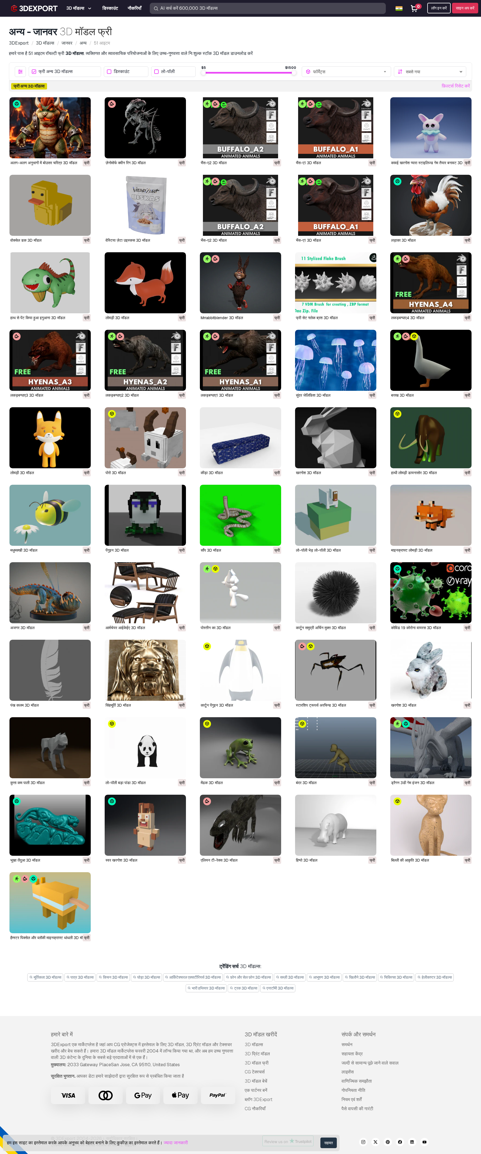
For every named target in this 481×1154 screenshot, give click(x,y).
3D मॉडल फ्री (257, 1063)
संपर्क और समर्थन (359, 1034)
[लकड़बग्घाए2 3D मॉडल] (145, 360)
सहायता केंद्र (352, 1054)
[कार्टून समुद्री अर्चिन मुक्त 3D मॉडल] (335, 592)
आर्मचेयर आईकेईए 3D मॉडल (125, 627)
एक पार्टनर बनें (256, 1090)
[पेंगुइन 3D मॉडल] (145, 515)
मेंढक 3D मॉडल (212, 782)
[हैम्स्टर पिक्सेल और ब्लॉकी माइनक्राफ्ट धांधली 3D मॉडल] (50, 902)
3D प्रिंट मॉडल (257, 1054)
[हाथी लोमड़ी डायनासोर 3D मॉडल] (431, 437)
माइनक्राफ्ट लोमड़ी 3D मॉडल (411, 550)
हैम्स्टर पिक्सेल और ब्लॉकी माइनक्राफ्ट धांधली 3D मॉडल (49, 937)
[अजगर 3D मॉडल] (50, 592)
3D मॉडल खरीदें (261, 1034)
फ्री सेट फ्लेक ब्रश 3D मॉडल (317, 317)
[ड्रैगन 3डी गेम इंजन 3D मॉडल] (431, 747)
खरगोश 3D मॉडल (308, 472)
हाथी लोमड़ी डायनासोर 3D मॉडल (414, 472)
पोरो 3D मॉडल (115, 472)
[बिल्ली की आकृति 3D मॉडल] (431, 825)
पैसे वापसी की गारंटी (357, 1109)
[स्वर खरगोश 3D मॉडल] (145, 825)
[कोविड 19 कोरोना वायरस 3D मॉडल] (431, 592)
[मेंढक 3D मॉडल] (240, 747)
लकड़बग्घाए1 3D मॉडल (217, 395)
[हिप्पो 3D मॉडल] (335, 825)
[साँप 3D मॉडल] (240, 515)
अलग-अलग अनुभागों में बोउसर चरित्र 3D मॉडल (43, 162)
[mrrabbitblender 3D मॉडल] (240, 282)
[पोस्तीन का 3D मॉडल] (240, 592)
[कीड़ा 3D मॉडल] (240, 437)
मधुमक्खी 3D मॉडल (23, 550)
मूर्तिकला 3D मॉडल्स (47, 977)
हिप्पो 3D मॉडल (306, 860)
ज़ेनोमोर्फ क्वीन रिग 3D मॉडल (125, 162)
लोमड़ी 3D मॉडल (117, 317)
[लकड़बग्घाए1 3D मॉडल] (240, 360)
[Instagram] (363, 1142)
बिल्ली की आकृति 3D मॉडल (410, 860)
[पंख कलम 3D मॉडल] (50, 670)
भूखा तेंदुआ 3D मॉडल (25, 860)
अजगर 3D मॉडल (22, 627)
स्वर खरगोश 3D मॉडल (121, 860)
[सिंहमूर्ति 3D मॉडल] (145, 670)
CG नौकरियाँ (255, 1109)
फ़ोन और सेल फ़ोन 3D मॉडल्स (250, 977)
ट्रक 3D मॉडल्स (245, 988)
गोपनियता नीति (353, 1090)
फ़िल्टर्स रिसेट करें (456, 86)
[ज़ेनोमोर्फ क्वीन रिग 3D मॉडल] (145, 127)
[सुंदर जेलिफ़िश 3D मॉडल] (335, 360)
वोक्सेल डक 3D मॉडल (25, 240)
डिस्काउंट (121, 71)
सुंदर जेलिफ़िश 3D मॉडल (313, 395)
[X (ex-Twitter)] (375, 1142)
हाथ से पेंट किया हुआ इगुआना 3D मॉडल (37, 317)
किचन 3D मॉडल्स (115, 977)
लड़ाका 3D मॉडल (403, 240)
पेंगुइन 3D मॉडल (117, 550)
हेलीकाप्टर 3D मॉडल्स (436, 977)
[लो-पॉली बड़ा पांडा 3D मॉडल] (145, 747)
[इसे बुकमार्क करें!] (83, 150)
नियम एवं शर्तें (352, 1099)
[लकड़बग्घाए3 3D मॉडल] (50, 360)
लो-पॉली (168, 71)
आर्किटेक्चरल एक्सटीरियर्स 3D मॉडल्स (194, 977)
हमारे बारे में (62, 1034)
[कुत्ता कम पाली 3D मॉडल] (50, 747)
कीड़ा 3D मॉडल (212, 472)
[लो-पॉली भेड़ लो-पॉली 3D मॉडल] (335, 515)
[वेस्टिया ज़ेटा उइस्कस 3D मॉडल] (145, 205)
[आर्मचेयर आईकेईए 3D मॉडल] (145, 592)
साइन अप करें (465, 8)
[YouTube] (424, 1142)
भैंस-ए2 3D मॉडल (214, 162)
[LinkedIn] (412, 1142)
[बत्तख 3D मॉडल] (431, 360)
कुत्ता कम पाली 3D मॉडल (27, 782)
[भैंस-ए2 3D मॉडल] (240, 127)
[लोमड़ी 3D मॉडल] (145, 282)
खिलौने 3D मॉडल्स (361, 977)
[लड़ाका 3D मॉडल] (431, 205)
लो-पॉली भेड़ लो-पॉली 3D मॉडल (318, 550)
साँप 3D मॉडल (211, 550)
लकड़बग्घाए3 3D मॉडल (26, 395)
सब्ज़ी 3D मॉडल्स (291, 977)
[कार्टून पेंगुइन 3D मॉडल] (240, 670)
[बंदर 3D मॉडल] (335, 747)
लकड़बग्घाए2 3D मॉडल (122, 395)
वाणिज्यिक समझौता (357, 1081)
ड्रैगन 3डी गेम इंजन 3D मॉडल (412, 782)
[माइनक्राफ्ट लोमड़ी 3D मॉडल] (431, 515)
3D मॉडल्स (254, 1045)
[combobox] (350, 71)
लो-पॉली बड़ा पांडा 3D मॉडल (125, 782)
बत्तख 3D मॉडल (402, 395)
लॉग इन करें (439, 8)
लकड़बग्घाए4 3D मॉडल (407, 317)
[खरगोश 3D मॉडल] (335, 437)
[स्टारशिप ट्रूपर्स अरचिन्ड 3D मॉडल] (335, 670)
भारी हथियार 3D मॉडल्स (208, 988)
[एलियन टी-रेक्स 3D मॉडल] (240, 825)
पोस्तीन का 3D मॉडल (215, 627)
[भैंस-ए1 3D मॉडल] (335, 127)
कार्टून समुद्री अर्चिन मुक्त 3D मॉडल (321, 627)
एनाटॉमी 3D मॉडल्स (279, 988)
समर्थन (347, 1045)
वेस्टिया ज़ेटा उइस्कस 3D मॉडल (127, 240)
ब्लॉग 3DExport (259, 1099)
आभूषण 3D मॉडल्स (326, 977)
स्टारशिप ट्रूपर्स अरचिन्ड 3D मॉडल (321, 705)
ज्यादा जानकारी (176, 1143)
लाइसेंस (348, 1072)
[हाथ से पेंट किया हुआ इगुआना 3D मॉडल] (50, 282)
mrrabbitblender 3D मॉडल (222, 317)
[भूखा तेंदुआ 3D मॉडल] (50, 825)
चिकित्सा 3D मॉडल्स (397, 977)
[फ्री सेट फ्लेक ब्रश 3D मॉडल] (335, 282)
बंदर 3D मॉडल (306, 782)
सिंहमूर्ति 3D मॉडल (118, 705)
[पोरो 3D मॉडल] (145, 437)
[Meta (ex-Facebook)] (400, 1142)
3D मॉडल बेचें (256, 1081)
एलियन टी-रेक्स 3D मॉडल (219, 860)
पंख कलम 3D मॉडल (24, 705)
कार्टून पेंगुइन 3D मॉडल (217, 705)
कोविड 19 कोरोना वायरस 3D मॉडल (416, 627)
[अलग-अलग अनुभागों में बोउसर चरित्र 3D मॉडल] (50, 127)
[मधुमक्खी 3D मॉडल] (50, 515)
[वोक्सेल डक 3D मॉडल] (50, 205)
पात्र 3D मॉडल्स (82, 977)
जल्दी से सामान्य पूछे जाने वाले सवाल (370, 1063)
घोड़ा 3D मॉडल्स (148, 977)
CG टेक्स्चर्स (255, 1072)
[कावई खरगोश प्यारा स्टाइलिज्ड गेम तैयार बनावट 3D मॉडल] (431, 127)
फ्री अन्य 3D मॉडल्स (56, 71)
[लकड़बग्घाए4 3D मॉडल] (431, 282)
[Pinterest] (387, 1142)
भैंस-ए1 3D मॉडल (308, 162)
